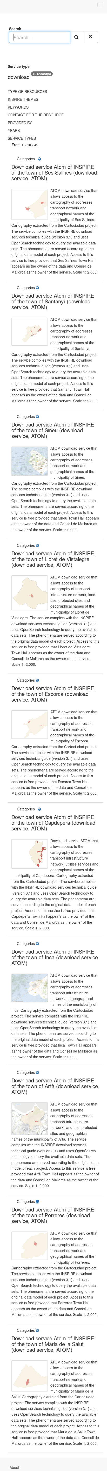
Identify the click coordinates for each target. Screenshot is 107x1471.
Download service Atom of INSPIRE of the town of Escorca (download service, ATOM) (52, 693)
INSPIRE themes (23, 99)
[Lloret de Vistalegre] (41, 545)
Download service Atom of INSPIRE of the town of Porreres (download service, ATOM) (52, 1215)
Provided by (20, 122)
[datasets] (38, 1201)
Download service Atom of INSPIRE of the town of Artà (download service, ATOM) (55, 1085)
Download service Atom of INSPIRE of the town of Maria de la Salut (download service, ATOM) (52, 1343)
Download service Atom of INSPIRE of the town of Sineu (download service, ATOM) (52, 430)
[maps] (40, 158)
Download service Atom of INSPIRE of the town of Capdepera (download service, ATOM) (53, 822)
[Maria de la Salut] (41, 1330)
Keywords (18, 107)
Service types (22, 138)
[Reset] (91, 37)
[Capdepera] (37, 808)
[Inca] (41, 943)
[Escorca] (41, 680)
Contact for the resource (36, 114)
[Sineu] (41, 416)
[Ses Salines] (37, 158)
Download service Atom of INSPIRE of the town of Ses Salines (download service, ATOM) (54, 172)
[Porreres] (41, 1201)
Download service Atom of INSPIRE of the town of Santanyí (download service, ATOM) (52, 301)
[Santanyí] (41, 287)
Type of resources (27, 91)
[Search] (77, 37)
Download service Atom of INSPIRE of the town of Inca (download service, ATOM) (55, 957)
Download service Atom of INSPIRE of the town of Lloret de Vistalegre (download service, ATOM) (52, 558)
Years (14, 130)
